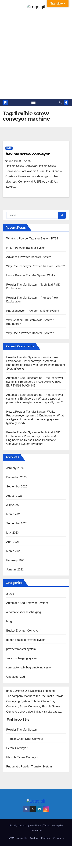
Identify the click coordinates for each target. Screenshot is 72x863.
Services (34, 838)
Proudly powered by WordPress (25, 825)
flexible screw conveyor (27, 154)
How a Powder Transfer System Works (30, 275)
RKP (29, 161)
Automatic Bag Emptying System (27, 602)
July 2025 (12, 504)
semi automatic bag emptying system (29, 667)
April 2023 (12, 541)
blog (9, 148)
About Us (22, 838)
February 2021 (15, 560)
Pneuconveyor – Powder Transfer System (32, 310)
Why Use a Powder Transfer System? (30, 333)
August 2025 (14, 495)
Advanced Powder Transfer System (28, 256)
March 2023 (13, 551)
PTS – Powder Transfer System (26, 247)
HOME (11, 838)
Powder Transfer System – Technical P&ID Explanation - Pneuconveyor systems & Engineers (33, 436)
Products (45, 838)
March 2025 (13, 514)
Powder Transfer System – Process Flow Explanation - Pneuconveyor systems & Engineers (32, 361)
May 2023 (12, 532)
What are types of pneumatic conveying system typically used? (35, 419)
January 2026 (15, 468)
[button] (60, 102)
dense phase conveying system (26, 639)
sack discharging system (22, 658)
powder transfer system (21, 649)
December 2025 (16, 477)
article (10, 593)
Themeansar (36, 830)
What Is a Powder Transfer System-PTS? (32, 238)
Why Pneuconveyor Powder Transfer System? (35, 266)
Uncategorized (15, 676)
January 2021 (15, 569)
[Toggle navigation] (33, 102)
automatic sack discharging (23, 612)
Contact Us (58, 838)
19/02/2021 (15, 161)
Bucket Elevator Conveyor (22, 630)
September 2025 (16, 486)
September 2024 (16, 523)
